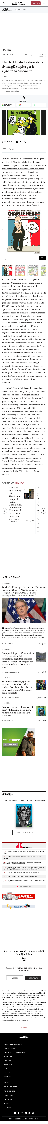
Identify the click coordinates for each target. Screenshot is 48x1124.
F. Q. (4, 76)
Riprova (24, 1027)
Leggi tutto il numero (24, 833)
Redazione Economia (11, 672)
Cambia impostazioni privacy (14, 1052)
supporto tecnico (12, 1020)
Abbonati (36, 3)
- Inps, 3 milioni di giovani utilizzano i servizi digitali (20, 876)
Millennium (7, 720)
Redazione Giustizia (14, 520)
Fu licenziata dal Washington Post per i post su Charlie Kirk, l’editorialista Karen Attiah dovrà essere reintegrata (15, 503)
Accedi (15, 978)
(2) (45, 672)
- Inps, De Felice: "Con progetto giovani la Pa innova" (21, 873)
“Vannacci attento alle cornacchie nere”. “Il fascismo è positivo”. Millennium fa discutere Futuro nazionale (18, 711)
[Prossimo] (43, 511)
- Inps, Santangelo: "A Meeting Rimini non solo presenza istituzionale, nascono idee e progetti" (22, 862)
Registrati (33, 978)
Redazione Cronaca (10, 698)
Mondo (6, 50)
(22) (45, 697)
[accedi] (44, 3)
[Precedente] (4, 511)
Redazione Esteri (9, 644)
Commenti (8, 142)
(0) (33, 520)
